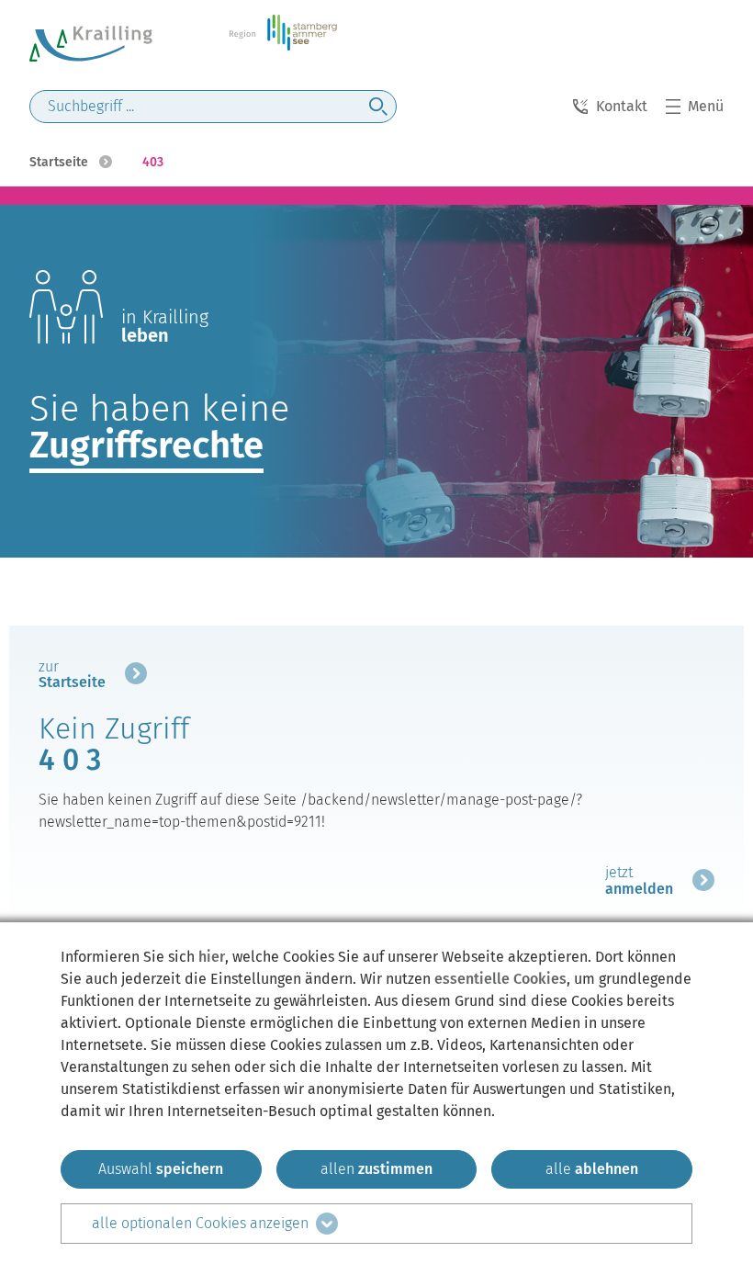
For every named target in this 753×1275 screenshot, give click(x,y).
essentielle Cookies (500, 978)
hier (211, 956)
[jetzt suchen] (378, 106)
